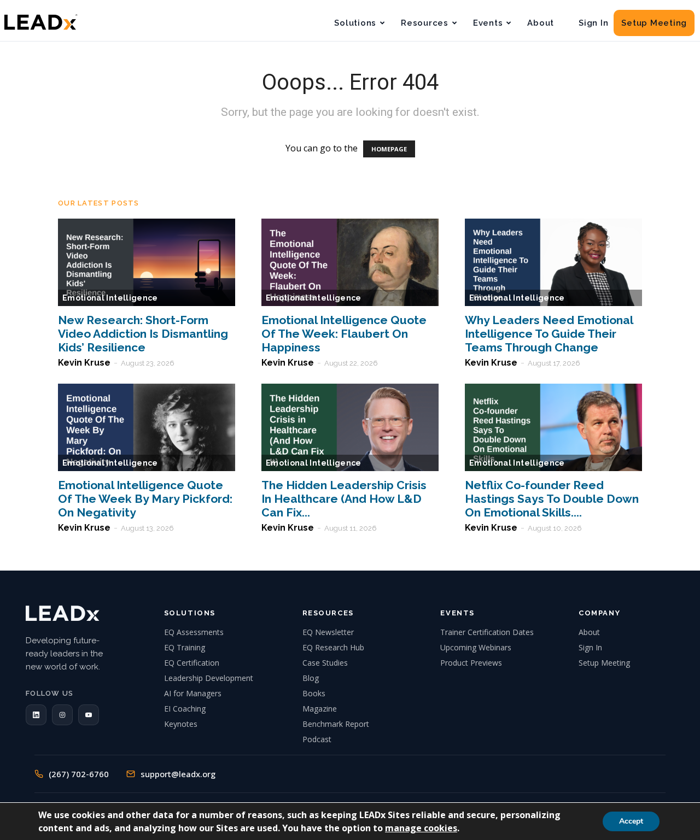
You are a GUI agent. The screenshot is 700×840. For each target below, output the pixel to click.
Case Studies (325, 662)
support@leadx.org (178, 773)
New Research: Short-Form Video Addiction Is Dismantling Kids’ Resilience (143, 333)
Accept (631, 821)
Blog (310, 678)
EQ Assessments (194, 632)
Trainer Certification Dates (487, 632)
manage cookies (421, 828)
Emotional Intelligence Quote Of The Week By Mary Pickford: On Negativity (145, 498)
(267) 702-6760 (79, 773)
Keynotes (180, 724)
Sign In (593, 23)
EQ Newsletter (328, 632)
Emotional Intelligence (110, 297)
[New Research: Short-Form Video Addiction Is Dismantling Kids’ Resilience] (146, 262)
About (540, 23)
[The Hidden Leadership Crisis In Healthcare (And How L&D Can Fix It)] (350, 427)
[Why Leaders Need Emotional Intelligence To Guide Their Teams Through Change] (553, 262)
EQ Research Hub (333, 647)
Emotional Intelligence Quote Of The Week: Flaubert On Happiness (344, 333)
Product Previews (471, 662)
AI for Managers (192, 693)
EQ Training (184, 647)
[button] (36, 714)
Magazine (319, 708)
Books (313, 693)
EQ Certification (191, 662)
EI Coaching (185, 708)
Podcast (316, 739)
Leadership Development (208, 678)
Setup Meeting (654, 23)
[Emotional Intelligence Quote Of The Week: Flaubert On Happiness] (350, 262)
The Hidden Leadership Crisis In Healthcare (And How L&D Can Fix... (344, 498)
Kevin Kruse (84, 362)
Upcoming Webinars (475, 647)
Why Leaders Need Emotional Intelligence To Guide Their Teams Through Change (549, 333)
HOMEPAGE (389, 149)
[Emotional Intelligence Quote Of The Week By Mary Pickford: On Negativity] (146, 427)
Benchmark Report (335, 724)
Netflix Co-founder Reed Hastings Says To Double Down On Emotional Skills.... (552, 498)
